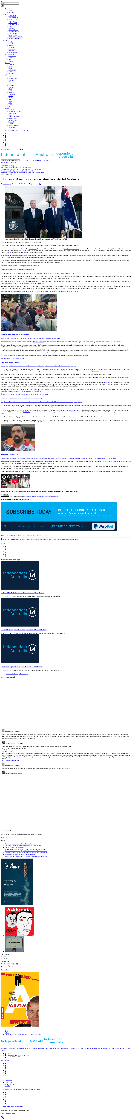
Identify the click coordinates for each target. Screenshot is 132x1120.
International (12, 49)
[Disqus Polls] (66, 702)
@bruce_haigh (73, 491)
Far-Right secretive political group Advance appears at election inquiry (26, 852)
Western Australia (14, 125)
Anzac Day (4, 463)
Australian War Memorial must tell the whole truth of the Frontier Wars (22, 173)
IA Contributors (13, 30)
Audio (10, 104)
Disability (11, 92)
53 (31, 184)
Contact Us (9, 1053)
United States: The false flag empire (10, 362)
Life (6, 75)
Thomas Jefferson (38, 342)
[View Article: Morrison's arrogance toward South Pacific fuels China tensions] (20, 663)
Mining (11, 71)
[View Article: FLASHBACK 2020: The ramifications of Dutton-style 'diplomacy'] (20, 589)
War (10, 106)
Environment (9, 54)
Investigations (13, 52)
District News (13, 113)
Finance (11, 66)
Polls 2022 (12, 44)
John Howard (62, 291)
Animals (11, 85)
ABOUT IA (8, 14)
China (68, 539)
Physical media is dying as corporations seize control (17, 171)
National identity (8, 539)
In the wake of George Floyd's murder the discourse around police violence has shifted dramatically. (31, 338)
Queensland (12, 118)
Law (10, 83)
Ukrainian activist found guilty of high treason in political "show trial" (26, 851)
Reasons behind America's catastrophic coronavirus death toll (17, 269)
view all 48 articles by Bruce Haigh (17, 674)
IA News (11, 12)
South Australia (13, 120)
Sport (10, 97)
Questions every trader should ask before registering (20, 854)
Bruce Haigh (7, 184)
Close (2, 1113)
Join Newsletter (13, 33)
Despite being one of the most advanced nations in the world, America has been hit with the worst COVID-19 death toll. (37, 273)
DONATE (12, 21)
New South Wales (14, 117)
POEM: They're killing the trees (14, 847)
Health (11, 96)
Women (11, 99)
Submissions (8, 1080)
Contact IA (12, 26)
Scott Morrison (73, 291)
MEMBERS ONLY (15, 17)
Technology (12, 70)
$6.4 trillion (26, 412)
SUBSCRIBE (13, 19)
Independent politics (15, 31)
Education (12, 94)
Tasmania (11, 122)
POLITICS (6, 535)
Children (11, 87)
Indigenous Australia (15, 111)
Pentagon (35, 257)
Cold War (20, 252)
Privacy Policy (13, 35)
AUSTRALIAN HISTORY (27, 535)
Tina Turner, (33, 249)
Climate (11, 61)
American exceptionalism (71, 249)
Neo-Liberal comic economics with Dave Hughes (16, 167)
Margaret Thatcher (42, 291)
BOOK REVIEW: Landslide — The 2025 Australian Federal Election (26, 856)
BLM (28, 386)
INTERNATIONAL (43, 535)
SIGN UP (4, 837)
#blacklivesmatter (41, 539)
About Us (8, 1079)
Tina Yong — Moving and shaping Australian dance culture (23, 845)
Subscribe (24, 499)
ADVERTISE (13, 23)
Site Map (7, 1086)
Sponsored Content (14, 38)
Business (7, 63)
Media (10, 68)
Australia (8, 108)
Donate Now (5, 970)
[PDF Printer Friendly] (41, 184)
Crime (10, 90)
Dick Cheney (41, 281)
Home (7, 9)
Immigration (12, 127)
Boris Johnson (53, 291)
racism (34, 539)
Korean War (8, 252)
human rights (74, 539)
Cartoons (11, 80)
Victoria (11, 123)
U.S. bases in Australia (72, 410)
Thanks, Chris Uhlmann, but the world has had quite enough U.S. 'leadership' (21, 398)
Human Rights (13, 78)
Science (11, 59)
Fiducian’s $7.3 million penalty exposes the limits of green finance (21, 169)
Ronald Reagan (20, 281)
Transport (11, 73)
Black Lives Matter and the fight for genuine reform (15, 334)
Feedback (11, 28)
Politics (7, 40)
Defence (11, 50)
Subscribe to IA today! (7, 166)
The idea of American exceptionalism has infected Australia (23, 1034)
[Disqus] (66, 752)
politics (23, 539)
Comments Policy (14, 24)
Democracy (12, 45)
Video (10, 103)
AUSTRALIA (14, 535)
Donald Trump (51, 539)
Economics (12, 47)
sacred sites (76, 466)
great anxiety (96, 371)
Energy (11, 57)
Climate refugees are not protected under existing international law (25, 849)
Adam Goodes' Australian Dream (10, 454)
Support (12, 1106)
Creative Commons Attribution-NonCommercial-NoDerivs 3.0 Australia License (40, 496)
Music (10, 89)
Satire (10, 101)
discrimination (107, 382)
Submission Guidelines (16, 37)
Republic (11, 115)
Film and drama (13, 82)
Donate (9, 1060)
